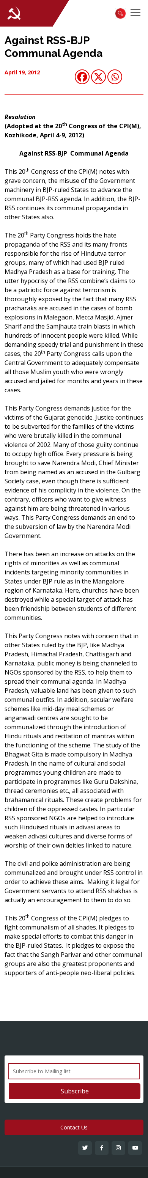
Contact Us (74, 1127)
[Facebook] (82, 76)
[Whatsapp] (114, 76)
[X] (98, 76)
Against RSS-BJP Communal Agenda (53, 47)
